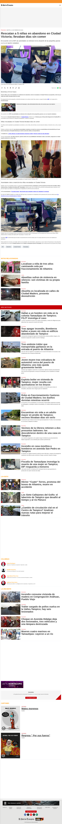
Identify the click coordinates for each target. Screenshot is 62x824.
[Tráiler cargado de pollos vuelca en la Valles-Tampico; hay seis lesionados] (10, 609)
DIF (48, 99)
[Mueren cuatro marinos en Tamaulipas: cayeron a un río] (10, 634)
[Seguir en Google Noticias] (60, 88)
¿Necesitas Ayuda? (31, 811)
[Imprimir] (19, 88)
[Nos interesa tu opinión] (31, 803)
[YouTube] (31, 815)
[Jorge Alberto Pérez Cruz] (3, 576)
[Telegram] (10, 88)
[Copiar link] (16, 88)
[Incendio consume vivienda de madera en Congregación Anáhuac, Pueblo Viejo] (10, 597)
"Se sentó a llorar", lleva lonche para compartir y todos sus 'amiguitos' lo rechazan (30, 191)
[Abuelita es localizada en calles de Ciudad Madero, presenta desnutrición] (10, 294)
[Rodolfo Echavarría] (3, 570)
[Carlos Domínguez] (3, 564)
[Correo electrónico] (13, 88)
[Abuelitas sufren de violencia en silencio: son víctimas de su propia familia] (10, 281)
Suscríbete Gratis (31, 697)
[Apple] (34, 815)
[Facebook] (2, 88)
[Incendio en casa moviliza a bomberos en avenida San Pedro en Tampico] (10, 450)
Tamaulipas (25, 246)
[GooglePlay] (37, 815)
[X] (5, 88)
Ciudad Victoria (24, 116)
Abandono (8, 246)
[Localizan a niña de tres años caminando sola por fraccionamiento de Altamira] (10, 267)
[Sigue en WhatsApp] (58, 88)
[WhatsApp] (7, 88)
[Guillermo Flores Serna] (3, 583)
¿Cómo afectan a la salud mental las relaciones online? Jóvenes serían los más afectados (28, 133)
